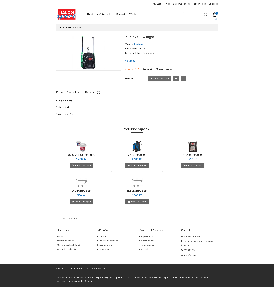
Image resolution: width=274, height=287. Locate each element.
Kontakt (120, 14)
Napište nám (147, 236)
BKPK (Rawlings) (137, 154)
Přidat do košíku (161, 78)
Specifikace (74, 92)
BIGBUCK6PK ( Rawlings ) (81, 154)
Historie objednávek (108, 240)
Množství (129, 78)
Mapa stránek (147, 245)
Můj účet (157, 4)
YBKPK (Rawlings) (73, 27)
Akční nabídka (104, 14)
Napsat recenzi (164, 69)
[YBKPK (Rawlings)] (88, 52)
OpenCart (80, 268)
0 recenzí (147, 69)
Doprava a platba (65, 240)
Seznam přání (105, 245)
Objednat (213, 4)
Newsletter (104, 249)
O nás (60, 236)
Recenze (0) (92, 92)
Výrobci (133, 14)
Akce (168, 4)
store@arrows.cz (192, 255)
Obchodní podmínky (66, 249)
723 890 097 (189, 250)
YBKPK (65, 218)
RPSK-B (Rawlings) (192, 154)
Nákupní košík (199, 4)
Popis (59, 92)
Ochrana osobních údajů (68, 245)
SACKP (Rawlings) (81, 190)
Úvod (90, 14)
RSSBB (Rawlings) (137, 190)
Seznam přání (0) (181, 4)
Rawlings (138, 44)
